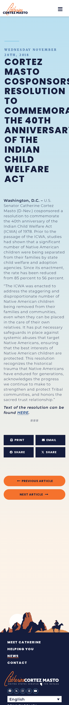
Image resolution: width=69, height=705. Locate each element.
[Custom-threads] (29, 691)
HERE (23, 412)
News (13, 656)
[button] (60, 9)
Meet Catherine (24, 642)
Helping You (20, 649)
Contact (17, 663)
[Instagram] (23, 691)
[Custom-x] (16, 691)
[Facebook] (10, 691)
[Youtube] (35, 691)
